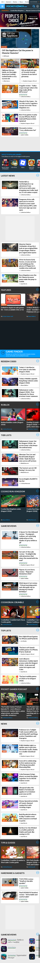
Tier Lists (6, 435)
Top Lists (6, 630)
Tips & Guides (8, 842)
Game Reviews (8, 526)
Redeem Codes (8, 361)
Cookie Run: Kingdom (17, 10)
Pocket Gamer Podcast (14, 689)
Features (6, 290)
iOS (2, 2)
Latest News (8, 175)
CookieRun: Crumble (12, 602)
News (21, 2)
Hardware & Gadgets (12, 873)
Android (8, 2)
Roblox (15, 2)
